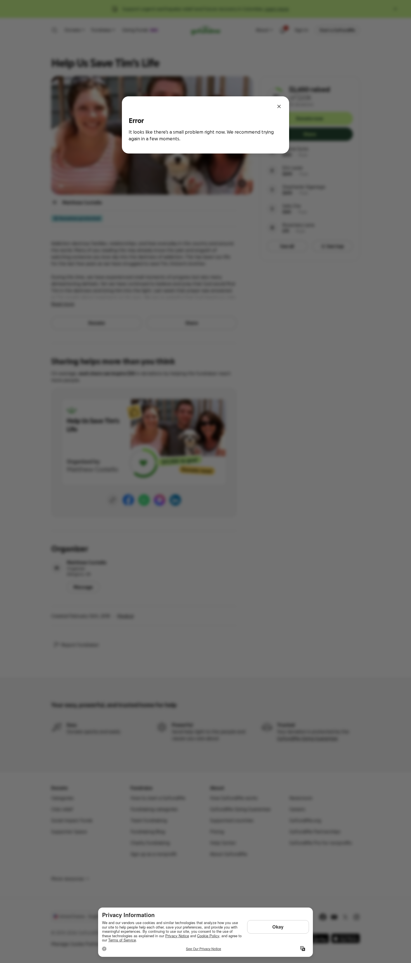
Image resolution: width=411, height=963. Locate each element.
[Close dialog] (279, 106)
